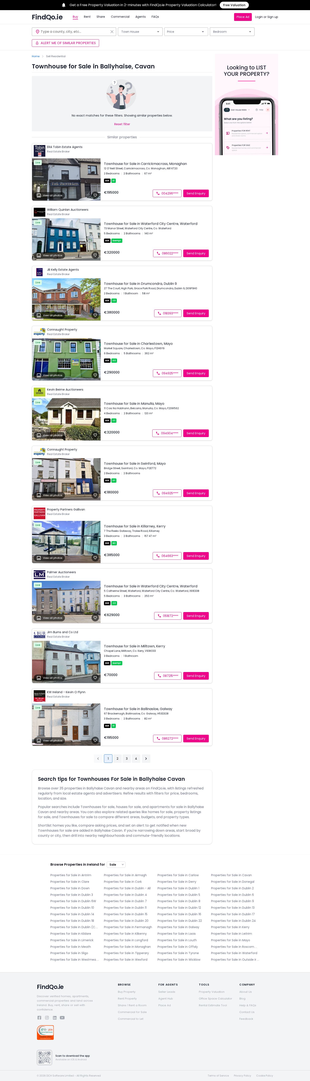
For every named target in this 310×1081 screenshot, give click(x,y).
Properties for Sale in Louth (177, 940)
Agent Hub (165, 998)
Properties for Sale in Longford (126, 940)
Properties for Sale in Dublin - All (127, 888)
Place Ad (243, 17)
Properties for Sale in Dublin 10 (72, 907)
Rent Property (127, 998)
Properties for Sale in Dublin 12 (179, 907)
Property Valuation (212, 991)
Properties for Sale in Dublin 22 (180, 920)
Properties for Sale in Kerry (230, 927)
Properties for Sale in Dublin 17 (233, 914)
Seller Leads (166, 991)
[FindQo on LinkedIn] (54, 1018)
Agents (140, 16)
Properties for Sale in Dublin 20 (126, 920)
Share (101, 16)
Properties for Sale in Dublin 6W (73, 901)
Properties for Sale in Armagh (125, 875)
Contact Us (247, 1012)
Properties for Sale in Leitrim (231, 933)
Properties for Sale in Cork (123, 881)
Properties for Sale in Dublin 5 (179, 894)
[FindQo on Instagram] (47, 1018)
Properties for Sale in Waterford (234, 953)
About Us (245, 991)
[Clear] (112, 31)
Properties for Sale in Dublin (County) (74, 927)
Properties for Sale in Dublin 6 (232, 894)
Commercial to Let (130, 1018)
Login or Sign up (266, 17)
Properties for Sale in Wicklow (179, 959)
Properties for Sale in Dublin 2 (232, 888)
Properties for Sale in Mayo (230, 940)
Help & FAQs (247, 1005)
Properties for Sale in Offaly (178, 946)
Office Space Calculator (215, 998)
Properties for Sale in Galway (178, 927)
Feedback (246, 1018)
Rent (87, 16)
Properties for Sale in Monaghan (127, 946)
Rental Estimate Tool (213, 1005)
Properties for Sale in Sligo (69, 953)
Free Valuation (234, 5)
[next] (146, 758)
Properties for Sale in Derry (177, 881)
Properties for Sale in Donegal (232, 881)
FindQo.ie (47, 17)
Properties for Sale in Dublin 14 (72, 914)
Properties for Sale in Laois (177, 933)
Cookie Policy (264, 1075)
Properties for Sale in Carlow (178, 875)
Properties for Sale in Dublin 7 (125, 901)
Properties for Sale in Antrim (70, 875)
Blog (242, 998)
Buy (75, 16)
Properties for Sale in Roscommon (235, 946)
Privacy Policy (242, 1075)
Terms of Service (218, 1075)
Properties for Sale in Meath (70, 946)
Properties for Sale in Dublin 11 (125, 907)
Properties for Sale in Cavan (231, 875)
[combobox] (75, 31)
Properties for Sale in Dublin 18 (72, 920)
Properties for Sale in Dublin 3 (71, 894)
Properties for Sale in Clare (69, 881)
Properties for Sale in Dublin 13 (233, 907)
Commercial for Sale (132, 1012)
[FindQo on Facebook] (39, 1018)
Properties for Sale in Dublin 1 (178, 888)
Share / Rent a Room (132, 1005)
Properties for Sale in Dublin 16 (179, 914)
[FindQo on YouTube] (62, 1018)
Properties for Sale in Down (70, 888)
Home (35, 56)
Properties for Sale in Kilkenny (125, 933)
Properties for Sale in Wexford (125, 959)
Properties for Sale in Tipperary (126, 953)
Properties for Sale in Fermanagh (128, 927)
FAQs (155, 16)
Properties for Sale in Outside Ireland (235, 959)
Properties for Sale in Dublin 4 (125, 894)
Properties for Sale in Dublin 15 (125, 914)
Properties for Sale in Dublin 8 (179, 901)
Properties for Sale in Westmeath (74, 959)
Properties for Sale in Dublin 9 (232, 901)
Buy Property (126, 991)
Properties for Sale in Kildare (70, 933)
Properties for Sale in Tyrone (178, 953)
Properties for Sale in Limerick (71, 940)
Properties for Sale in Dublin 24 (233, 920)
